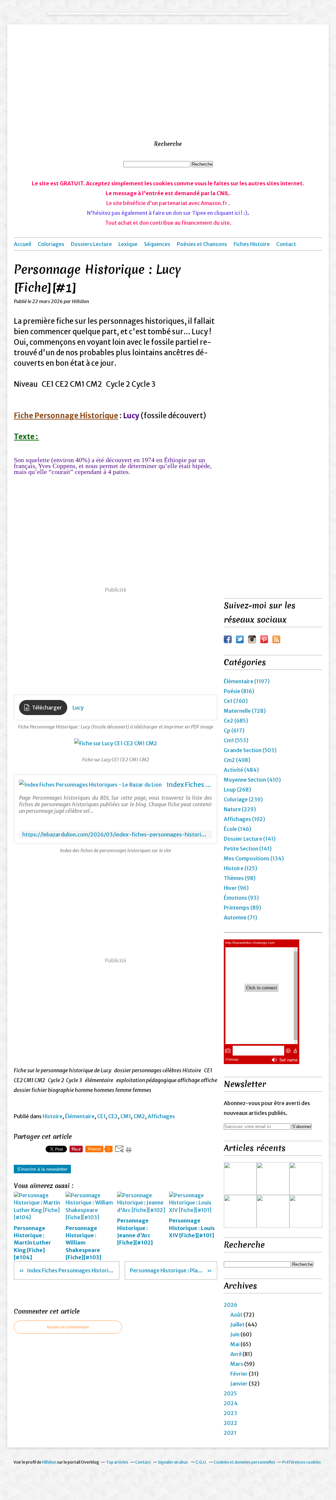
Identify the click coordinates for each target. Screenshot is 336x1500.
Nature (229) (240, 809)
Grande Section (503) (250, 750)
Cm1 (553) (236, 740)
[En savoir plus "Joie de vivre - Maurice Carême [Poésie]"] (305, 1178)
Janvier (239, 1383)
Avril (236, 1354)
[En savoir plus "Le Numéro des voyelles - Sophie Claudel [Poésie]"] (240, 1211)
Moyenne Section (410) (252, 779)
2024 (231, 1403)
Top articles (117, 1462)
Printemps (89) (242, 907)
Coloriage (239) (243, 799)
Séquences (157, 244)
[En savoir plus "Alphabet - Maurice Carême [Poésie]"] (273, 1211)
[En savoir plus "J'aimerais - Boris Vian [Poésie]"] (240, 1178)
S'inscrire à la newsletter (42, 1169)
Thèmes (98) (240, 878)
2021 (230, 1432)
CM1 (125, 1116)
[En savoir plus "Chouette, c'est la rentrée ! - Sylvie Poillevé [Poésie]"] (273, 1178)
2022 (230, 1423)
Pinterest (264, 639)
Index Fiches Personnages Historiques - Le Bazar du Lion (189, 785)
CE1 (101, 1116)
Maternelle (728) (245, 711)
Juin (235, 1334)
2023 (230, 1413)
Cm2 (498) (237, 760)
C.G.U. (201, 1462)
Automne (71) (240, 917)
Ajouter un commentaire (68, 1327)
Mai (235, 1344)
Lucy (78, 707)
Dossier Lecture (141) (250, 838)
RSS (276, 639)
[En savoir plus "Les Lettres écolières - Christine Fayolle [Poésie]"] (305, 1211)
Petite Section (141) (248, 848)
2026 (230, 1305)
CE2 (113, 1116)
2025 (230, 1393)
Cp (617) (234, 730)
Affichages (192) (244, 819)
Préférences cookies (301, 1462)
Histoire (52, 1116)
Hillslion (49, 1462)
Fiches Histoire (252, 244)
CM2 (139, 1116)
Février (239, 1373)
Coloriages (51, 244)
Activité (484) (241, 770)
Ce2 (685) (236, 720)
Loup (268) (237, 789)
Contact (286, 244)
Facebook (228, 639)
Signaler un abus (173, 1462)
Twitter (240, 639)
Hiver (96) (236, 888)
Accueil (22, 244)
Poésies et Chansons (202, 244)
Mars (236, 1364)
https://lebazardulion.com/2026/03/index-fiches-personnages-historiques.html (115, 834)
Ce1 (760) (236, 701)
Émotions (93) (241, 897)
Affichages (161, 1116)
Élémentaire (79, 1116)
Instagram (252, 639)
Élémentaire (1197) (247, 681)
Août (236, 1314)
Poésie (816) (239, 691)
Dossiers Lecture (91, 244)
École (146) (237, 829)
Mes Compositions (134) (254, 858)
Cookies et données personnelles (244, 1462)
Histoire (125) (240, 868)
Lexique (127, 244)
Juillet (237, 1324)
